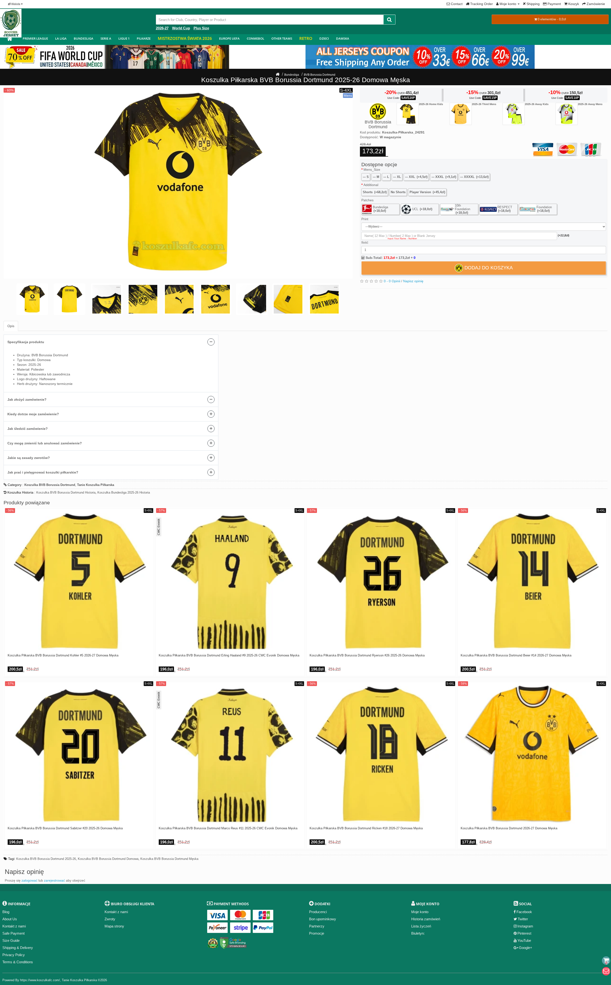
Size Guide (11, 940)
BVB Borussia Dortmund (319, 74)
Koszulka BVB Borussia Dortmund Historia (65, 492)
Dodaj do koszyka (488, 267)
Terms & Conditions (17, 962)
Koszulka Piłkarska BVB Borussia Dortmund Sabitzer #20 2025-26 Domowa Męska (65, 828)
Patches (367, 200)
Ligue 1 (124, 38)
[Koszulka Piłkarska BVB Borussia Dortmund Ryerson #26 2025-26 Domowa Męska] (381, 580)
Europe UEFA (229, 38)
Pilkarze (144, 38)
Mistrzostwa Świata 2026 (185, 38)
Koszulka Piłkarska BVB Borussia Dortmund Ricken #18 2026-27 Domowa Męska (366, 828)
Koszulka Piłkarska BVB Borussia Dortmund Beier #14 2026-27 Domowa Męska (516, 655)
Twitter (523, 919)
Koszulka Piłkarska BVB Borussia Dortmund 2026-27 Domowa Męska (509, 828)
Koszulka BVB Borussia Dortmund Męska (169, 859)
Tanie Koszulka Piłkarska (79, 980)
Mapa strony (114, 926)
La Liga (61, 38)
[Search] (389, 20)
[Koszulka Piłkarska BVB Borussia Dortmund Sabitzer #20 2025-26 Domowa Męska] (79, 753)
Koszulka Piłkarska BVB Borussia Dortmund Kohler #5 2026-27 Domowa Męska (63, 655)
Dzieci (324, 38)
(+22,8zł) (563, 235)
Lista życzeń (421, 926)
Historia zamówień (425, 919)
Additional (370, 185)
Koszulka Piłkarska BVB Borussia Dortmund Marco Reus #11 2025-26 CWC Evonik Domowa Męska (228, 828)
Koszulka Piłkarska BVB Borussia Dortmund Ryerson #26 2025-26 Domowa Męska (367, 655)
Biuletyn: (418, 933)
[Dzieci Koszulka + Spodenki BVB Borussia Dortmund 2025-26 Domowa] (407, 114)
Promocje (316, 933)
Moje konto (419, 912)
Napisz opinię (413, 281)
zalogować (29, 880)
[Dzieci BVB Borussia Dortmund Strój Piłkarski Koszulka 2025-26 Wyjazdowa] (513, 114)
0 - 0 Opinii (392, 281)
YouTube (524, 940)
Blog (5, 912)
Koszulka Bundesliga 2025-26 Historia (123, 492)
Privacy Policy (13, 955)
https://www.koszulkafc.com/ (40, 980)
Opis (10, 326)
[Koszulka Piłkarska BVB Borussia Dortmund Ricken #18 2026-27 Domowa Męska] (381, 753)
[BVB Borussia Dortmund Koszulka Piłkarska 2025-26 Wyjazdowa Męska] (566, 114)
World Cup (181, 28)
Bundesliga (83, 38)
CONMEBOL (255, 38)
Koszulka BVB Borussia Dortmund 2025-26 (46, 859)
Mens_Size (371, 169)
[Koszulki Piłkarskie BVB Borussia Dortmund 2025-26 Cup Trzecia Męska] (460, 114)
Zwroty (110, 919)
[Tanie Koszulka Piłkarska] (9, 39)
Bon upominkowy (322, 919)
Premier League (35, 38)
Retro (305, 38)
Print (364, 219)
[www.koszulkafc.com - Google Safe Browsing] (233, 942)
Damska (342, 38)
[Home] (277, 74)
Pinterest (524, 933)
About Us (9, 919)
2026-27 (162, 28)
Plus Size (201, 28)
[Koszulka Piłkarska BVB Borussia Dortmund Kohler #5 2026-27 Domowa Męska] (79, 580)
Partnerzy (316, 926)
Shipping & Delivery (17, 948)
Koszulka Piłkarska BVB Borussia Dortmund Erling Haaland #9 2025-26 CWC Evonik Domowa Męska (229, 655)
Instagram (525, 926)
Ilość (364, 242)
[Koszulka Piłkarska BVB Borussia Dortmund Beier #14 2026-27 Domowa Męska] (532, 580)
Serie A (105, 38)
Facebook (524, 912)
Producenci (318, 912)
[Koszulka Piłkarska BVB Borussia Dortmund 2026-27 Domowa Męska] (532, 753)
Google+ (525, 948)
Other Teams (281, 38)
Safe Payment (13, 933)
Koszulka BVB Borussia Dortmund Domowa (108, 859)
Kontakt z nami (14, 926)
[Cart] (606, 960)
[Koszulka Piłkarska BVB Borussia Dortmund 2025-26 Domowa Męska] (178, 183)
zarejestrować (54, 880)
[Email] (606, 971)
